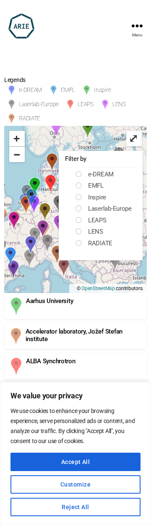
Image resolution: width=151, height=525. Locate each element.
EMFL (68, 90)
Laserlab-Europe (39, 104)
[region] (75, 453)
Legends (15, 79)
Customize (75, 484)
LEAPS (86, 104)
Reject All (75, 507)
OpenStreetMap (98, 288)
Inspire (102, 90)
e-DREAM (30, 90)
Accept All (75, 462)
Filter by (75, 159)
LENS (119, 104)
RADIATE (29, 118)
